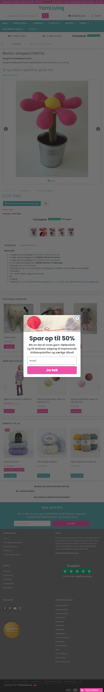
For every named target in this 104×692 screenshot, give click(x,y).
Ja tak (52, 370)
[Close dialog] (77, 318)
